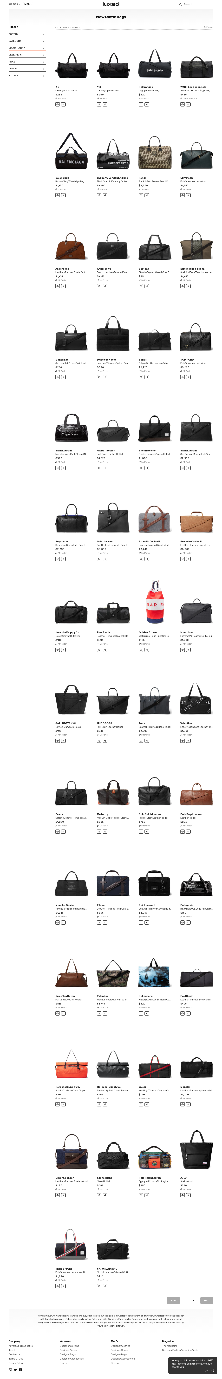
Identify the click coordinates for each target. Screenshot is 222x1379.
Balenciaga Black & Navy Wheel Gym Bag (58, 195)
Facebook (20, 1370)
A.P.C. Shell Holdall (183, 1195)
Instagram (10, 1370)
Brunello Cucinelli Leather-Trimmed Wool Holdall (141, 559)
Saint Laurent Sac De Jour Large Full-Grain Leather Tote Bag (99, 559)
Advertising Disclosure (21, 1346)
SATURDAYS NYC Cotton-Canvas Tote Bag (58, 741)
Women (13, 4)
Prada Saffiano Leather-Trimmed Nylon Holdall (58, 832)
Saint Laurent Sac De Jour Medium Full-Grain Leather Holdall (183, 468)
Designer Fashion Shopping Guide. (180, 1350)
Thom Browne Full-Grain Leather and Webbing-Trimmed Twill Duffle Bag (58, 1286)
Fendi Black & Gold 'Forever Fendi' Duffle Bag (141, 195)
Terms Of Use (16, 1359)
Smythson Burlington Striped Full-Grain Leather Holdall (58, 559)
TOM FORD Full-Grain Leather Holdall (183, 377)
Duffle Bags (75, 27)
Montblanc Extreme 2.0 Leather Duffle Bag (183, 650)
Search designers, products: (181, 4)
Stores (63, 1363)
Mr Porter (187, 189)
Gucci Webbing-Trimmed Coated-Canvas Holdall (141, 1104)
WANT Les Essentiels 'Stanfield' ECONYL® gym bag (183, 104)
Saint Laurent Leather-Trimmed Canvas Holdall (141, 923)
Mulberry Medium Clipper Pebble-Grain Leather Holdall (99, 832)
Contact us (14, 1354)
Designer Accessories (72, 1359)
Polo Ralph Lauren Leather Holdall (183, 832)
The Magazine (169, 1346)
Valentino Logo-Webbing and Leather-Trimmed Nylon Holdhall (183, 741)
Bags (64, 27)
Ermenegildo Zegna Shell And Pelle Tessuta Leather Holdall (183, 286)
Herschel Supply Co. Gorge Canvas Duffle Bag (58, 650)
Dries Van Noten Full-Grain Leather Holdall (58, 1014)
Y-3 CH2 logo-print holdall (58, 104)
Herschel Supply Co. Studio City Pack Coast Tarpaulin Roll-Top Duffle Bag (58, 1104)
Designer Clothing (69, 1346)
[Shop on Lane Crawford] (196, 56)
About (12, 1350)
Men (27, 4)
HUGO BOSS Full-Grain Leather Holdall (99, 741)
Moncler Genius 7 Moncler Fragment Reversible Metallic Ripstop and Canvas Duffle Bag (58, 923)
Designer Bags (68, 1354)
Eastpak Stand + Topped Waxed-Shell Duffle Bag (141, 286)
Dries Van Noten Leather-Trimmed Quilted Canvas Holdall (99, 377)
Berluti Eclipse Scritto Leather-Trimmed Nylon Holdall (141, 377)
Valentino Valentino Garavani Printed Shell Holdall (99, 1014)
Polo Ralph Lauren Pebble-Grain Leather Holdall (141, 832)
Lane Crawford (190, 98)
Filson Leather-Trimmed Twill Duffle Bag (99, 923)
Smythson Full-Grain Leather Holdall (183, 195)
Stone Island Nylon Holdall (99, 1195)
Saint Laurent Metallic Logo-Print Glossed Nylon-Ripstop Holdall (58, 468)
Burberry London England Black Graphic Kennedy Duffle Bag (99, 195)
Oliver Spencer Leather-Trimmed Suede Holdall (58, 1195)
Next (207, 1300)
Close (209, 1370)
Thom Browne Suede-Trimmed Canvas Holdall (141, 468)
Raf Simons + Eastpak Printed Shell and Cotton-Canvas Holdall (141, 1014)
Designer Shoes (68, 1350)
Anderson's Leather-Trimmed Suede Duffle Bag (58, 286)
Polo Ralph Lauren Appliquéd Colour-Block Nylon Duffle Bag (141, 1195)
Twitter (15, 1370)
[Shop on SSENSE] (71, 147)
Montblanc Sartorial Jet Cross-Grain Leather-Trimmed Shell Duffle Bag (58, 377)
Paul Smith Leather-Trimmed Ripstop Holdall (99, 650)
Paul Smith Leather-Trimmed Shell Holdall (183, 1014)
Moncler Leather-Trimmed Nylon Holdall (183, 1104)
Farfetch (62, 98)
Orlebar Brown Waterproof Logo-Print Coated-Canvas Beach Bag (141, 650)
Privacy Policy (16, 1363)
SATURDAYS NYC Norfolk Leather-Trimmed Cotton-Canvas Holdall (99, 1286)
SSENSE (62, 189)
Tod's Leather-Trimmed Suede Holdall (141, 741)
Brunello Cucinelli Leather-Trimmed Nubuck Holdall (183, 559)
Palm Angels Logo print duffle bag (141, 104)
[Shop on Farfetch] (71, 56)
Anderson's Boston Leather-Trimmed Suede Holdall (99, 286)
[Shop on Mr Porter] (196, 147)
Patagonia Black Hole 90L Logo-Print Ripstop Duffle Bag (183, 923)
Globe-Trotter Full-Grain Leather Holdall (99, 468)
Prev (173, 1300)
